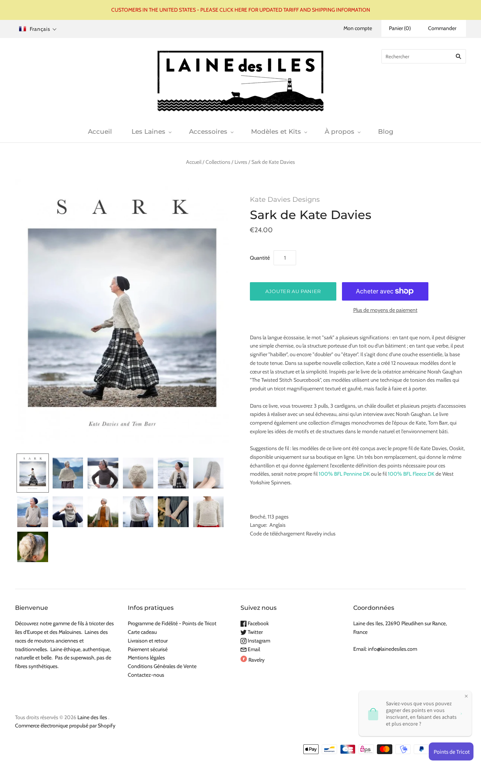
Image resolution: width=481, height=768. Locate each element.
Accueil (100, 131)
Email (253, 649)
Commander (442, 28)
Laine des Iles (92, 717)
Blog (385, 131)
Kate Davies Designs (285, 199)
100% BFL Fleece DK (411, 473)
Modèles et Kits (276, 131)
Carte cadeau (142, 632)
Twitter (255, 632)
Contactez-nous (146, 674)
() (400, 28)
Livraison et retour (148, 640)
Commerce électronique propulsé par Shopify (65, 725)
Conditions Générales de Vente (162, 666)
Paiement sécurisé (148, 649)
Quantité (260, 257)
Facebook (258, 623)
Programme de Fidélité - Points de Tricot (172, 623)
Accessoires (208, 131)
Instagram (258, 640)
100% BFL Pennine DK (344, 473)
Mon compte (357, 28)
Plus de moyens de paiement (385, 310)
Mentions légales (146, 657)
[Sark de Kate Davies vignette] (33, 473)
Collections (218, 162)
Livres (240, 162)
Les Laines (148, 131)
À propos (339, 131)
